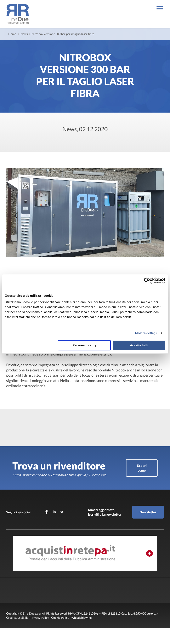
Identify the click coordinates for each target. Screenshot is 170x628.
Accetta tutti (139, 345)
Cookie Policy (60, 617)
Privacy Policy (39, 617)
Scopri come (142, 467)
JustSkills (22, 617)
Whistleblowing (81, 617)
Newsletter (148, 512)
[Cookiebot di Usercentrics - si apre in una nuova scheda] (147, 280)
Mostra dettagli (146, 333)
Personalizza (82, 345)
